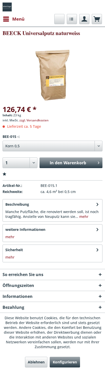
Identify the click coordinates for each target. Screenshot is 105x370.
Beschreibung (17, 204)
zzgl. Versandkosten (34, 120)
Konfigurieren (65, 362)
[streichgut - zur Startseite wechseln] (7, 7)
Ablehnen (36, 362)
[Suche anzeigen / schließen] (59, 19)
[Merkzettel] (72, 19)
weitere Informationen (25, 229)
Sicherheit (14, 249)
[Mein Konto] (84, 19)
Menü (18, 19)
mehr (83, 216)
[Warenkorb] (97, 19)
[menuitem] (13, 19)
